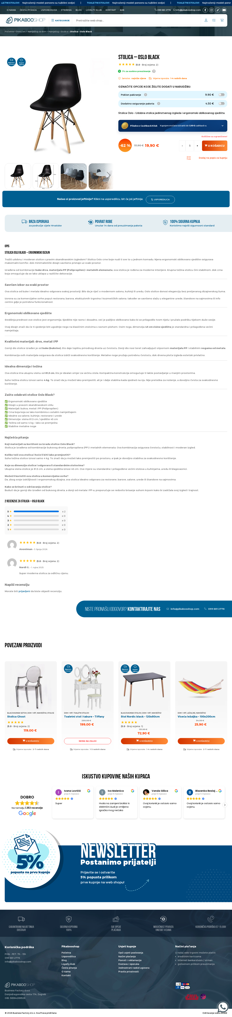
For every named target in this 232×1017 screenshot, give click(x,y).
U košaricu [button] (32, 741)
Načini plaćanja (127, 956)
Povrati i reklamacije (130, 960)
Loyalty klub (94, 10)
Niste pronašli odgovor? (122, 609)
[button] (109, 175)
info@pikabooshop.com (188, 10)
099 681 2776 (164, 10)
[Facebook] (205, 10)
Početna (9, 31)
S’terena (66, 10)
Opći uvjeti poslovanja (130, 952)
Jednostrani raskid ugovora (133, 967)
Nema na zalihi (87, 741)
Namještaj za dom (37, 31)
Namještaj (53, 31)
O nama (11, 10)
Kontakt (111, 10)
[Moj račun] (206, 20)
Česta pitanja (28, 10)
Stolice (64, 31)
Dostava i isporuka (128, 964)
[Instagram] (211, 10)
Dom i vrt (21, 31)
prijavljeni (24, 591)
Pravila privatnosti (128, 971)
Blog (79, 10)
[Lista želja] (213, 20)
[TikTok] (217, 10)
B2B (122, 10)
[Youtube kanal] (224, 10)
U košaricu (216, 145)
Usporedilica (49, 10)
